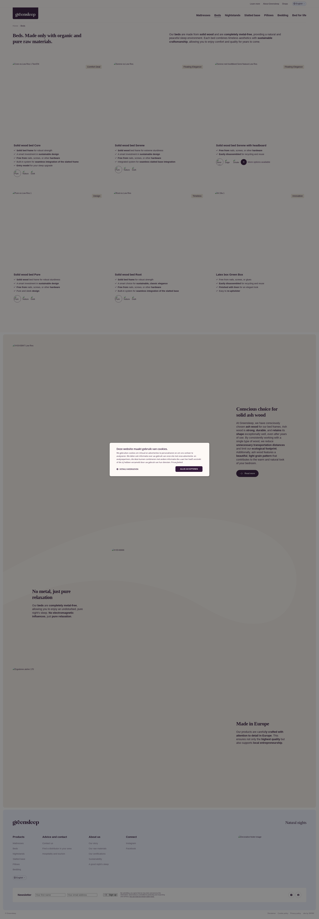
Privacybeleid (177, 462)
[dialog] (159, 459)
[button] (127, 469)
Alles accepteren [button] (189, 469)
